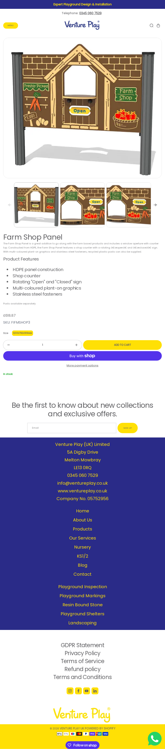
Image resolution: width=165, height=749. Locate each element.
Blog (82, 565)
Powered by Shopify (100, 728)
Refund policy (82, 669)
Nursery (82, 547)
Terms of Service (82, 661)
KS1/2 (82, 556)
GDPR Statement (82, 645)
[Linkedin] (95, 690)
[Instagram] (70, 690)
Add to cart (122, 345)
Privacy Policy (83, 653)
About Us (82, 520)
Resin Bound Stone (83, 605)
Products (82, 529)
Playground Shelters (82, 614)
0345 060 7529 (82, 475)
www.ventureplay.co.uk (82, 491)
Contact (82, 574)
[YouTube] (86, 690)
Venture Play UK (72, 728)
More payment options (82, 365)
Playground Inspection (82, 587)
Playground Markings (82, 596)
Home (82, 511)
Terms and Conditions (82, 677)
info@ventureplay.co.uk (82, 483)
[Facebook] (78, 690)
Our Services (82, 538)
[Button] (155, 205)
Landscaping (82, 623)
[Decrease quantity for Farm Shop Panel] (6, 345)
